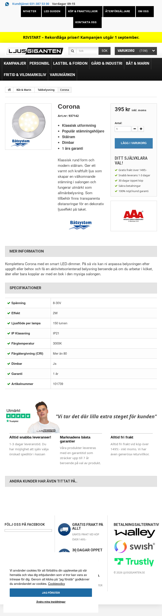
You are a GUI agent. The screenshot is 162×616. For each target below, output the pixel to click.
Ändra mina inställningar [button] (51, 602)
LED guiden (52, 11)
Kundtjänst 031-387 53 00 (30, 4)
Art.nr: (63, 115)
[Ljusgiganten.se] (34, 51)
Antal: (118, 123)
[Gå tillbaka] (9, 89)
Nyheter (29, 11)
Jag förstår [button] (51, 593)
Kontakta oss (86, 22)
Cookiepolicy (56, 583)
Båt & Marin (23, 90)
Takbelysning (46, 90)
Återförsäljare (117, 11)
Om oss (143, 11)
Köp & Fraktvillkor (82, 11)
